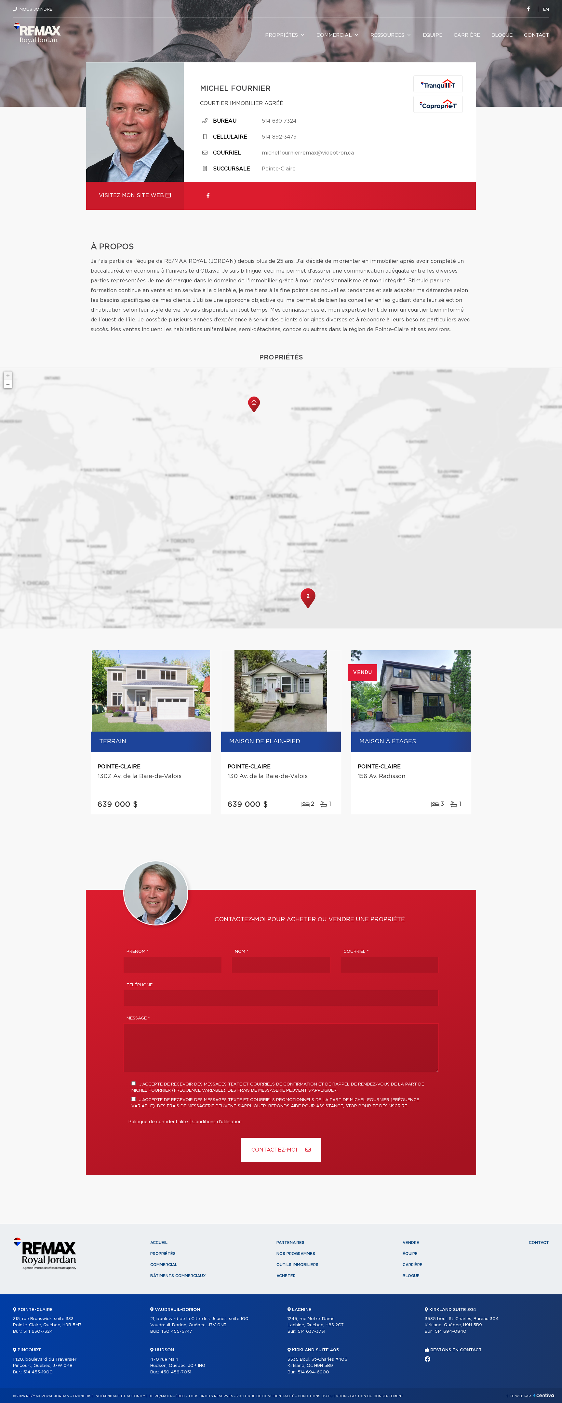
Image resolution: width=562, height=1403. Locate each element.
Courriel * (356, 952)
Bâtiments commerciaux (178, 1276)
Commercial (334, 35)
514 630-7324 (279, 121)
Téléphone (140, 985)
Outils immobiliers (297, 1265)
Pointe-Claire (279, 168)
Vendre (411, 1243)
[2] (308, 607)
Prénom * (138, 952)
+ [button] (8, 375)
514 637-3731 (311, 1331)
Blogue (502, 35)
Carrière (467, 35)
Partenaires (290, 1243)
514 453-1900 (38, 1372)
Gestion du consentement (376, 1396)
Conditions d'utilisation (217, 1122)
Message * (138, 1018)
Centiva (543, 1395)
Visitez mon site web (132, 195)
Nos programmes (295, 1254)
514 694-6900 (313, 1372)
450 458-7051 (175, 1372)
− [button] (8, 384)
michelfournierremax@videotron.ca (308, 152)
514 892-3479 (279, 137)
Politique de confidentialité (158, 1122)
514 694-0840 (450, 1331)
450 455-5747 (176, 1331)
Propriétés (281, 35)
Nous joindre (36, 9)
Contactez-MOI (275, 1150)
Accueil (158, 1243)
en (546, 9)
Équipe (432, 35)
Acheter (286, 1276)
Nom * (241, 952)
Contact (536, 35)
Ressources (387, 35)
